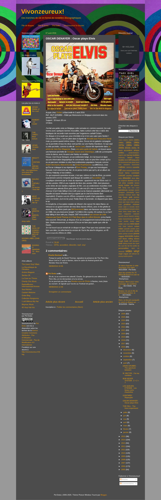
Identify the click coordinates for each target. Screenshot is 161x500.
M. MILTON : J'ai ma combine (131, 374)
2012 (123, 446)
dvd (135, 181)
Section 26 (26, 275)
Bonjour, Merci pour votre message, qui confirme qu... (128, 284)
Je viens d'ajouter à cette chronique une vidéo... (128, 267)
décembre (127, 350)
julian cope (122, 207)
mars (125, 426)
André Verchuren (53, 165)
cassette (136, 167)
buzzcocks (135, 165)
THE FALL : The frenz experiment (130, 407)
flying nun (126, 188)
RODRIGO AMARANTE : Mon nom (35, 249)
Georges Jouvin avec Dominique (80, 152)
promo (136, 233)
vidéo (129, 251)
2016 (123, 347)
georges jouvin (134, 190)
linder (130, 211)
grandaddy (130, 192)
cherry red (135, 170)
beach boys (133, 157)
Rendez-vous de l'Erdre (80, 281)
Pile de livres (43, 25)
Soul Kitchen (27, 289)
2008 (123, 460)
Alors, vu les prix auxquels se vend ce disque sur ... (128, 301)
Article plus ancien (103, 301)
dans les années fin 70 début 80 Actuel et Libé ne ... (128, 275)
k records (131, 207)
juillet (125, 412)
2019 (123, 337)
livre (134, 211)
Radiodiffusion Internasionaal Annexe (30, 285)
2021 (123, 330)
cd (119, 170)
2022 (123, 327)
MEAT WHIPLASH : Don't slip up (36, 199)
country (129, 175)
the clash (136, 243)
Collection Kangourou (30, 298)
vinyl (83, 245)
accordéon (96, 178)
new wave (134, 224)
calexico (129, 167)
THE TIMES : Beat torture (35, 136)
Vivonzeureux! (42, 11)
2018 (123, 340)
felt (119, 188)
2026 (123, 314)
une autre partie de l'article (86, 149)
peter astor (125, 231)
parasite (127, 229)
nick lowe (122, 226)
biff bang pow (134, 160)
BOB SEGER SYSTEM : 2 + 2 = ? (131, 381)
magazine (127, 214)
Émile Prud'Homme (83, 165)
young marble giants (125, 256)
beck (126, 160)
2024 (123, 320)
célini (124, 170)
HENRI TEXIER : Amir (35, 147)
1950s (128, 142)
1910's (125, 140)
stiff (130, 241)
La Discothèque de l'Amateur (29, 268)
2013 (123, 443)
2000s (121, 148)
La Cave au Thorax (29, 278)
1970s (56, 245)
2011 (123, 450)
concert (121, 175)
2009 (123, 456)
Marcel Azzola (66, 165)
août (125, 363)
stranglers (135, 241)
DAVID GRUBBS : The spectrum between (130, 368)
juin (125, 416)
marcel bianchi (129, 216)
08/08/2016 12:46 (56, 287)
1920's (131, 140)
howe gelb (127, 197)
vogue (125, 254)
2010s (127, 148)
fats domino (135, 185)
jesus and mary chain (126, 202)
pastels (132, 229)
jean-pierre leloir (133, 200)
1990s (136, 145)
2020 (123, 334)
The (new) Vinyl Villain (30, 264)
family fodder (123, 185)
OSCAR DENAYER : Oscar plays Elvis (131, 402)
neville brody (129, 221)
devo (133, 178)
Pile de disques (28, 25)
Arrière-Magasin (28, 272)
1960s (136, 142)
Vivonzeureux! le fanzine (74, 25)
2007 (123, 463)
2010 (123, 453)
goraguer (121, 192)
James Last (80, 147)
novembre (127, 353)
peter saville (134, 231)
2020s (133, 148)
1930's (136, 140)
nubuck (130, 226)
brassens (127, 165)
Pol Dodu (56, 25)
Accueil (79, 301)
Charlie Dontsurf (55, 255)
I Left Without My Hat (30, 301)
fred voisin (135, 187)
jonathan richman (131, 204)
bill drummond (123, 162)
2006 (123, 466)
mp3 (79, 245)
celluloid (129, 170)
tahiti (120, 243)
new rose (126, 224)
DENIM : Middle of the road (35, 109)
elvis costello (127, 183)
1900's (120, 140)
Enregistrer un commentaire (60, 292)
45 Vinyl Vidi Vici (28, 307)
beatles (121, 160)
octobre (126, 356)
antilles (121, 153)
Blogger (104, 495)
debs (120, 178)
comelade (135, 173)
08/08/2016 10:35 (56, 266)
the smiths (133, 246)
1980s (129, 145)
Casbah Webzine (28, 292)
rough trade (123, 241)
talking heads (127, 243)
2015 (123, 436)
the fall (127, 246)
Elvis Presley (81, 167)
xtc (138, 254)
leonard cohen (134, 209)
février (126, 429)
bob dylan (132, 162)
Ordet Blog (26, 295)
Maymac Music (28, 304)
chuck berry (123, 173)
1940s (120, 143)
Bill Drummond (77, 209)
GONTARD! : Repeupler (128, 396)
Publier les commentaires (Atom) (70, 307)
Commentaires (128, 484)
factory (137, 183)
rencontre (129, 236)
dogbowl (124, 181)
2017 (123, 344)
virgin (120, 254)
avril (125, 422)
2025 (123, 317)
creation (136, 175)
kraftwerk (126, 209)
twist (133, 248)
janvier (126, 432)
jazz (125, 200)
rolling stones (133, 239)
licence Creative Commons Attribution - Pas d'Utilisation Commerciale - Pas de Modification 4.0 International (30, 338)
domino (131, 181)
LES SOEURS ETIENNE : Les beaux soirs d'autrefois (130, 389)
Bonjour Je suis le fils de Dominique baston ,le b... (128, 293)
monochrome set (129, 219)
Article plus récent (55, 301)
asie (125, 155)
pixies (120, 234)
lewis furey (122, 211)
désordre (72, 245)
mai (125, 419)
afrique (136, 150)
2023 (123, 324)
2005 (123, 470)
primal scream (128, 234)
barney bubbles (133, 155)
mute (120, 221)
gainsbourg (122, 190)
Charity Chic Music (29, 281)
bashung (121, 157)
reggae (121, 236)
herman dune (131, 195)
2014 (123, 440)
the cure (121, 246)
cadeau (121, 167)
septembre (127, 360)
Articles (125, 479)
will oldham (133, 254)
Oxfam (59, 112)
